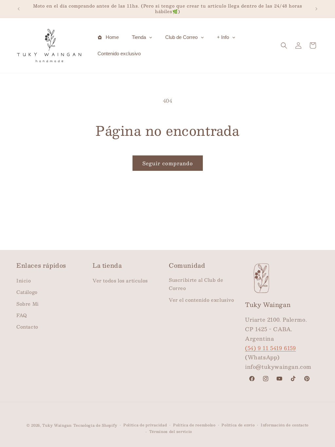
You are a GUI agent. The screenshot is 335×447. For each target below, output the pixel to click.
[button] (284, 45)
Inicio (23, 280)
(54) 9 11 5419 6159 (270, 348)
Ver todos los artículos (120, 280)
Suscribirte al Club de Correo (196, 284)
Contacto (27, 327)
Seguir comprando (167, 163)
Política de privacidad (145, 425)
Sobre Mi (27, 304)
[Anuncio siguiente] (316, 9)
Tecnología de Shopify (95, 425)
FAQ (21, 315)
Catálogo (27, 292)
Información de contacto (285, 425)
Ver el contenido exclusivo (201, 300)
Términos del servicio (170, 432)
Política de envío (238, 425)
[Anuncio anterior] (18, 9)
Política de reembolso (194, 425)
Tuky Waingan (56, 425)
